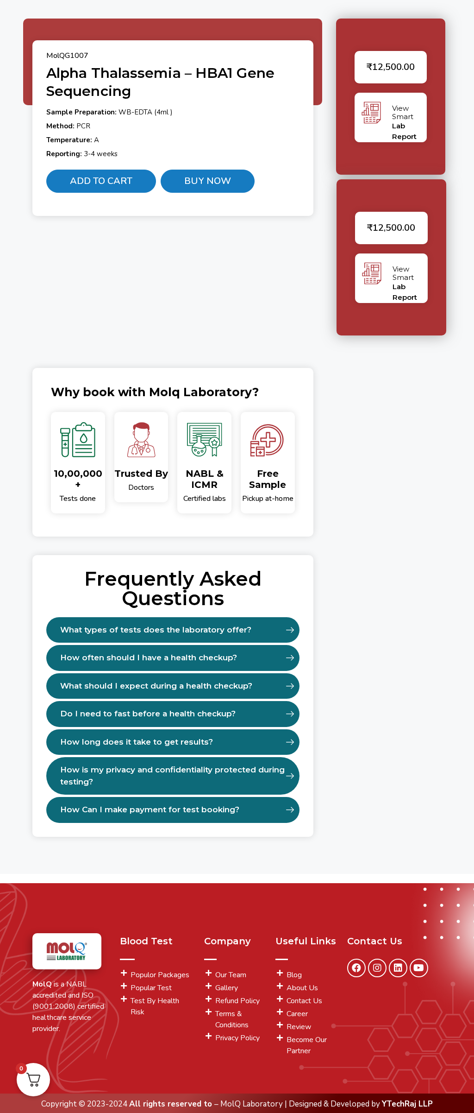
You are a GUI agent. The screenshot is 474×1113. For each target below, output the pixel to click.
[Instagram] (377, 968)
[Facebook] (356, 968)
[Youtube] (419, 968)
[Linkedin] (398, 968)
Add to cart (101, 181)
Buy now (207, 181)
